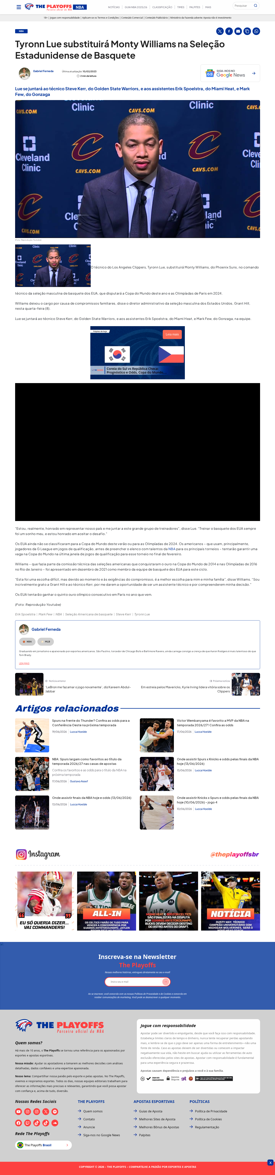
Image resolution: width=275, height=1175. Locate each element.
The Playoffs (91, 1101)
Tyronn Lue (142, 614)
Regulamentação (207, 1127)
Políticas (200, 1101)
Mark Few (45, 614)
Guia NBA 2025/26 (136, 7)
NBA (172, 549)
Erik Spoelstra (25, 614)
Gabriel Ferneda (43, 71)
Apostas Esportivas (154, 1101)
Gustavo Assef (79, 781)
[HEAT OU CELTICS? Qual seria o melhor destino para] (168, 901)
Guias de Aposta (150, 1111)
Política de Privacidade (211, 1111)
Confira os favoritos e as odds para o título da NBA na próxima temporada (89, 772)
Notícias (114, 7)
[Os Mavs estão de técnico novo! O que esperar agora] (230, 901)
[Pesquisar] (255, 6)
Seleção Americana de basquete (89, 614)
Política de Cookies (208, 1119)
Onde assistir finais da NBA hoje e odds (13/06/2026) (91, 798)
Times (180, 7)
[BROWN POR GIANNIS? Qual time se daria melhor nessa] (106, 901)
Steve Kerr (123, 614)
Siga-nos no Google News (101, 1135)
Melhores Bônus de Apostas (159, 1127)
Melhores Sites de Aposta (157, 1119)
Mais (208, 7)
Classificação (162, 7)
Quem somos (93, 1111)
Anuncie (89, 1127)
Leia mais (24, 663)
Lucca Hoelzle (78, 731)
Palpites (194, 7)
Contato (89, 1119)
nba (21, 31)
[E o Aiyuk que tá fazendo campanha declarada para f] (44, 901)
